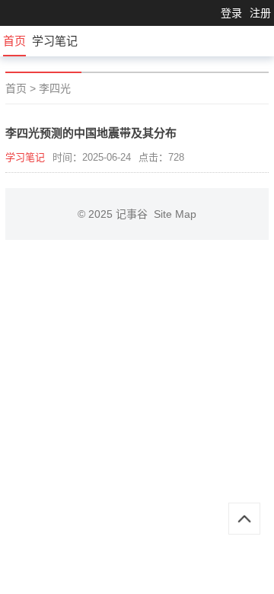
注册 (260, 13)
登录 (231, 13)
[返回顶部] (244, 519)
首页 (14, 40)
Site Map (175, 214)
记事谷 (135, 214)
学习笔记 (55, 40)
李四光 (55, 88)
